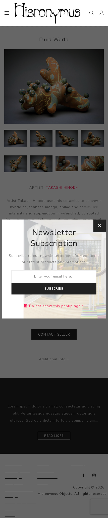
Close (99, 226)
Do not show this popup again (56, 306)
